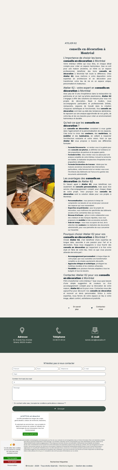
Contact (72, 3)
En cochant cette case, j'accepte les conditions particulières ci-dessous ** (40, 403)
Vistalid (30, 466)
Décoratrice (49, 3)
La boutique (61, 3)
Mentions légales (66, 466)
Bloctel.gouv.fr (40, 451)
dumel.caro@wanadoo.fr (95, 340)
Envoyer (61, 409)
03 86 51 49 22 (59, 340)
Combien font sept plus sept (22, 379)
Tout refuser (12, 462)
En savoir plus (77, 308)
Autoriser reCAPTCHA (30, 434)
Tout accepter (12, 458)
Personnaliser (12, 465)
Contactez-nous (101, 308)
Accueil (39, 3)
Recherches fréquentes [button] (59, 462)
